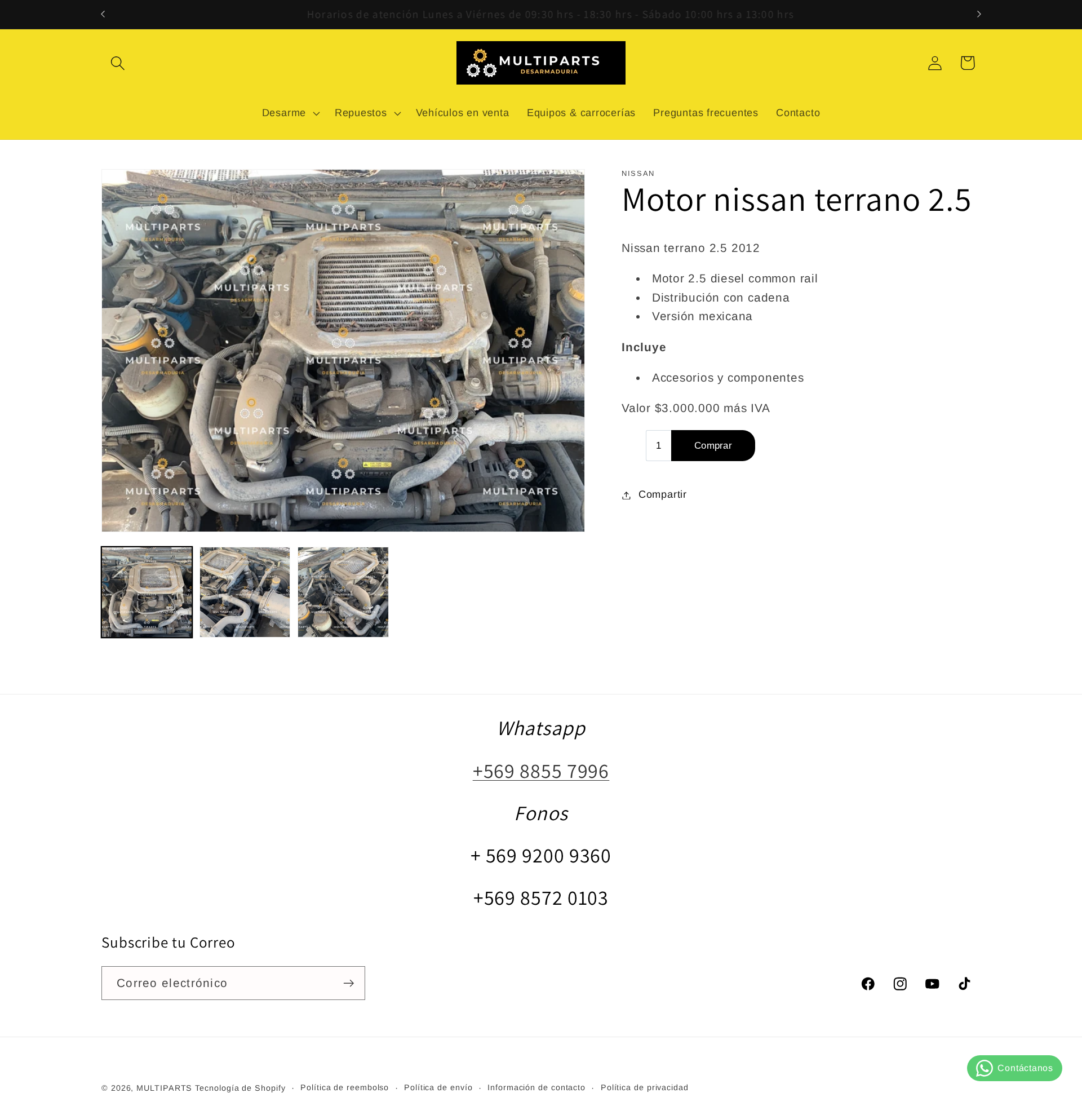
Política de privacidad (645, 1087)
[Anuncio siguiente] (979, 14)
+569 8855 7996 (541, 770)
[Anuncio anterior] (103, 14)
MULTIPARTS (164, 1087)
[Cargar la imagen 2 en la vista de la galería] (244, 592)
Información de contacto (536, 1087)
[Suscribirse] (348, 983)
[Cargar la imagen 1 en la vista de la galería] (146, 592)
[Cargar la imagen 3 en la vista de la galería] (343, 592)
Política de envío (438, 1087)
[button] (117, 63)
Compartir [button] (662, 495)
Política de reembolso (344, 1087)
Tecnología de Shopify (240, 1087)
